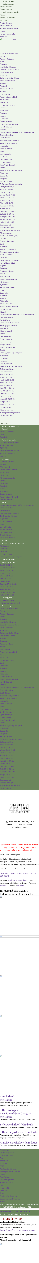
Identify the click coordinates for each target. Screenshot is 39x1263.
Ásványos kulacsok (7, 89)
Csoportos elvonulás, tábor (9, 70)
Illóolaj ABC (4, 1163)
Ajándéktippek (5, 1150)
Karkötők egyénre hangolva (9, 12)
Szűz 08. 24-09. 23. (7, 214)
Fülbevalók (4, 119)
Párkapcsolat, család (7, 105)
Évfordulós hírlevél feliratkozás (16, 1124)
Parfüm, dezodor (6, 181)
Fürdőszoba (4, 173)
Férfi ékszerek (5, 94)
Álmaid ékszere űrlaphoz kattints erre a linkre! (17, 1230)
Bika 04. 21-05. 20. (6, 203)
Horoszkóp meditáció (7, 81)
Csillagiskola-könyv (7, 187)
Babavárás (4, 111)
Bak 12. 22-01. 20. (6, 192)
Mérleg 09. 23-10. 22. (7, 217)
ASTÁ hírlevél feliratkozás (7, 1098)
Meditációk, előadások (8, 67)
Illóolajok (3, 130)
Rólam (2, 15)
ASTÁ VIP (3, 75)
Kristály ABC (4, 1161)
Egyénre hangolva (6, 1155)
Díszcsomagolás (6, 233)
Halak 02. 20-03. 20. (7, 198)
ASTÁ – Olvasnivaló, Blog (9, 53)
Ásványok (3, 86)
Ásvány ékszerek (6, 7)
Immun (2, 151)
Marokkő (3, 116)
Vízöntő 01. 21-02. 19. (7, 195)
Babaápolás (4, 176)
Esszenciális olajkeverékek (9, 140)
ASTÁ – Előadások (6, 72)
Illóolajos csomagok (7, 227)
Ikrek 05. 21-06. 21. (7, 206)
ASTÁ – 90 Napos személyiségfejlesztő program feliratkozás (16, 1113)
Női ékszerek (4, 100)
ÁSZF (2, 1166)
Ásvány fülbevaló (6, 121)
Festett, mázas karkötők (8, 97)
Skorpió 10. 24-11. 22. (7, 219)
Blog (1, 1158)
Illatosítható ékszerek (7, 165)
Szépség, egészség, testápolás (11, 170)
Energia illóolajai (5, 162)
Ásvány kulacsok (6, 9)
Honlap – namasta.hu (7, 18)
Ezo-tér (2, 168)
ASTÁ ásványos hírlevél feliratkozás (18, 1132)
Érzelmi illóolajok (6, 157)
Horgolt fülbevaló (6, 127)
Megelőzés (4, 146)
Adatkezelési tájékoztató (8, 1169)
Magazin (3, 83)
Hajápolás (3, 179)
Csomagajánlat (5, 225)
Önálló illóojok (5, 138)
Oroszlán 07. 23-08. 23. (8, 211)
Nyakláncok (4, 102)
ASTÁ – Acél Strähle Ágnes (17, 880)
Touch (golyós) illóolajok (8, 143)
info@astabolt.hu (33, 1204)
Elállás (2, 1174)
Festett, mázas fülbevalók (9, 124)
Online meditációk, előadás (9, 78)
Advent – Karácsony (7, 59)
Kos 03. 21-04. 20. (6, 200)
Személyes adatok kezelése (10, 1172)
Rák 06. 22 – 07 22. (7, 208)
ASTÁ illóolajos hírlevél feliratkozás (18, 1142)
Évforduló (3, 64)
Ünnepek (3, 56)
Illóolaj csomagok (6, 149)
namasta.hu (4, 886)
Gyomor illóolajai (6, 159)
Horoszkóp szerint (6, 189)
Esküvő (2, 62)
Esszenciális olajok (7, 135)
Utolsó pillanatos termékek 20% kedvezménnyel (17, 132)
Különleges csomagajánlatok (10, 230)
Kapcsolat (3, 20)
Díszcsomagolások (7, 1152)
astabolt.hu (21, 886)
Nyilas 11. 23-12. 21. (7, 222)
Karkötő (3, 91)
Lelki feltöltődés (5, 154)
